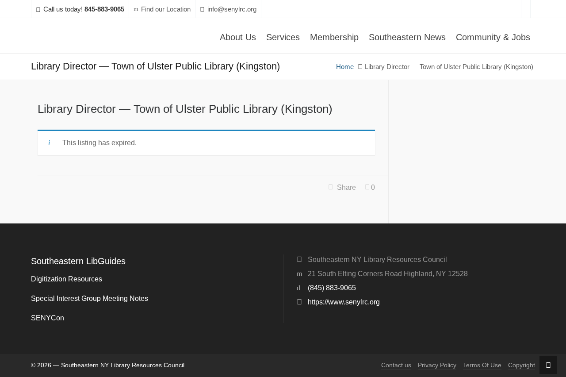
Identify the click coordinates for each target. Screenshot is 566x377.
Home (345, 66)
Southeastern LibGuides (78, 261)
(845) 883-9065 (332, 288)
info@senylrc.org (231, 9)
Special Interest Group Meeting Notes (89, 298)
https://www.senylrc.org (344, 302)
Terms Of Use (482, 365)
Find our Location (166, 9)
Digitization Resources (66, 279)
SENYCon (47, 318)
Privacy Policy (437, 365)
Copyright (521, 365)
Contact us (396, 365)
